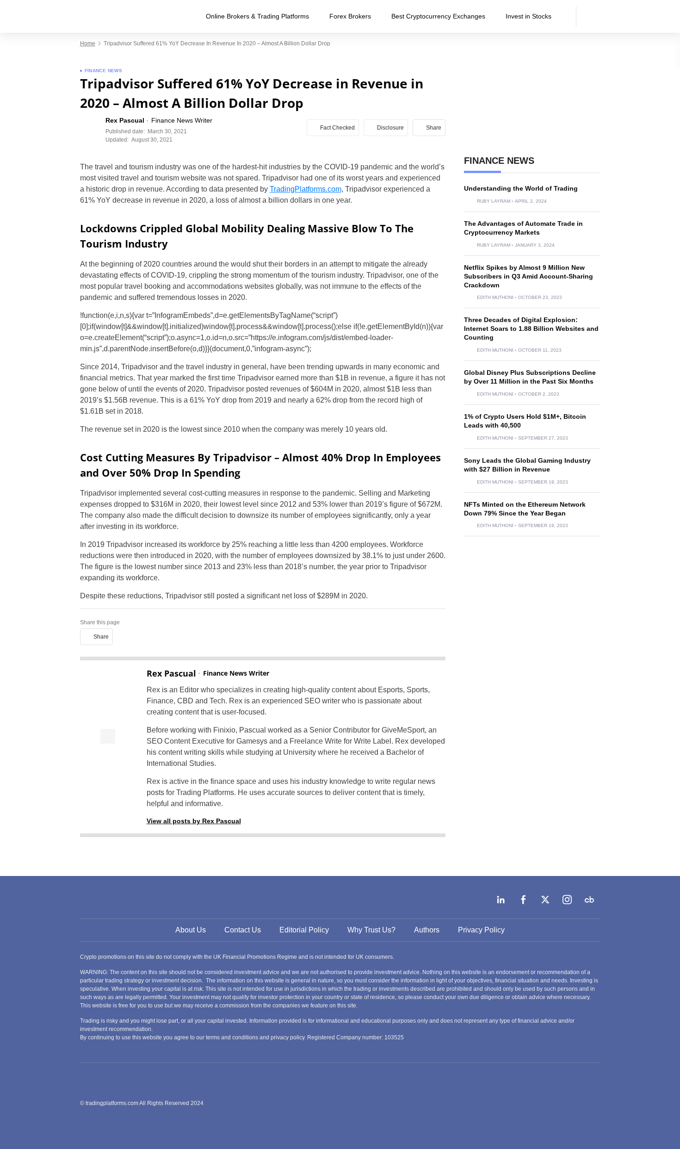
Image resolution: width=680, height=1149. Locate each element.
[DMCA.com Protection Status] (531, 1102)
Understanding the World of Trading (521, 188)
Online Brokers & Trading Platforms (257, 16)
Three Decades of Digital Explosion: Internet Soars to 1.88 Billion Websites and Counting (531, 328)
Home (87, 43)
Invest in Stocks (528, 16)
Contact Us (242, 930)
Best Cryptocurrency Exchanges (438, 16)
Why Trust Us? (371, 930)
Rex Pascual (171, 673)
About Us (190, 930)
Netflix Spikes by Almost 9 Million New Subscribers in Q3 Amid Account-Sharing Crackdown (528, 276)
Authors (426, 930)
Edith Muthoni (495, 297)
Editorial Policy (304, 930)
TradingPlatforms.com (305, 189)
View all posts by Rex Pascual (194, 821)
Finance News (104, 70)
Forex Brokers (350, 16)
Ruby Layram (493, 201)
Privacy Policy (481, 930)
